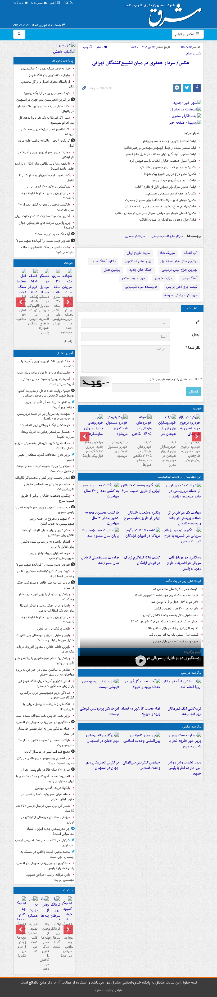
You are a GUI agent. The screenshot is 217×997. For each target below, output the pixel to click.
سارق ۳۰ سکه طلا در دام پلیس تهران (56, 310)
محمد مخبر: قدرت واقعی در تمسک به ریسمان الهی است (47, 854)
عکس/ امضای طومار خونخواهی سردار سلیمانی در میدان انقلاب (156, 213)
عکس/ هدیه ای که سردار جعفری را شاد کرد (168, 167)
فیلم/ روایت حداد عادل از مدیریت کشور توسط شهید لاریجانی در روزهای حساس (46, 393)
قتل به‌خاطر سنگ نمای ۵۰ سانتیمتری (45, 68)
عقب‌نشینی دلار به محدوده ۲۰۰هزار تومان (170, 615)
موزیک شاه (167, 253)
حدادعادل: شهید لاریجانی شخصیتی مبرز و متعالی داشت (44, 446)
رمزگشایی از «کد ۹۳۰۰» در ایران (48, 186)
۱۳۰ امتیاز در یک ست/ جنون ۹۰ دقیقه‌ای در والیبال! (45, 109)
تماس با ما (37, 3)
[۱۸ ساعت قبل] (55, 913)
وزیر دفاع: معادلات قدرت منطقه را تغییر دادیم (46, 457)
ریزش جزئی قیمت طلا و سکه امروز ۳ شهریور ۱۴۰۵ (164, 621)
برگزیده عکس (191, 726)
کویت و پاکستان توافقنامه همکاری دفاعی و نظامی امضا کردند (45, 574)
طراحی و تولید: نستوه (108, 990)
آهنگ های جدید (140, 270)
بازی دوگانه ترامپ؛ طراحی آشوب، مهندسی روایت (50, 877)
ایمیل (196, 334)
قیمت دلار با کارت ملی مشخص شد (175, 588)
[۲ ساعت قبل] (140, 495)
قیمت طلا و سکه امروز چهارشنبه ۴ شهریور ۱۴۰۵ (166, 595)
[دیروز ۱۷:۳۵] (99, 691)
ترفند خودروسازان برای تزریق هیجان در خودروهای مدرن (168, 453)
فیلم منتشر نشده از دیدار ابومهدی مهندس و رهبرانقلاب (160, 147)
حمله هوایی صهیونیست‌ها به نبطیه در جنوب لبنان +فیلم (47, 797)
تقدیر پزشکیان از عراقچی (53, 628)
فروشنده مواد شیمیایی (141, 287)
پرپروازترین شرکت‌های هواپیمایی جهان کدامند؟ (46, 225)
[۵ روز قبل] (141, 431)
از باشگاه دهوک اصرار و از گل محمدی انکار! (47, 84)
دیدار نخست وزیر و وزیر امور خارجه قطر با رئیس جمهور (184, 768)
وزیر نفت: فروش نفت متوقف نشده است (43, 715)
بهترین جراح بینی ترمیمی (179, 270)
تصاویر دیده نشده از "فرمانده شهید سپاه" (43, 240)
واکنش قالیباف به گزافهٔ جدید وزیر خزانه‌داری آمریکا (49, 405)
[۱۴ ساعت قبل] (21, 287)
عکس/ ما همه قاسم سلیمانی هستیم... (171, 193)
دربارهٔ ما (19, 3)
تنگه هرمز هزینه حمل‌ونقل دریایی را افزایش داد (48, 707)
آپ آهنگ (190, 253)
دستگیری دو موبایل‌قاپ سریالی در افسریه (167, 658)
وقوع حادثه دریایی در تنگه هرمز (49, 75)
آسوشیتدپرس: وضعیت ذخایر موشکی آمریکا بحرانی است (47, 382)
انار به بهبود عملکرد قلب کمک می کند (32, 937)
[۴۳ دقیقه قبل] (181, 495)
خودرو (197, 408)
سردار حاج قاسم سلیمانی (167, 236)
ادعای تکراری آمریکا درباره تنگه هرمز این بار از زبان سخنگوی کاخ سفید (46, 684)
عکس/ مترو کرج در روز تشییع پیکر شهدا (170, 173)
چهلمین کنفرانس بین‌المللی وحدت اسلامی (141, 765)
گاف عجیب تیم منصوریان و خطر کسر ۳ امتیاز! (46, 178)
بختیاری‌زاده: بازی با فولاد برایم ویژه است (43, 372)
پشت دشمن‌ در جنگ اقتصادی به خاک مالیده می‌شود (47, 250)
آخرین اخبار (65, 353)
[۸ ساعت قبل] (140, 540)
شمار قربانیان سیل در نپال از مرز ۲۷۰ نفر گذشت (45, 808)
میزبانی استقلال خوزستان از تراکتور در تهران (47, 820)
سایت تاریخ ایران (138, 253)
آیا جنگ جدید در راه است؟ (52, 234)
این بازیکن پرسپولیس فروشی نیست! (99, 711)
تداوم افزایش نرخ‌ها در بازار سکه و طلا (173, 628)
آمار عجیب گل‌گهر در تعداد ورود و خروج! (140, 711)
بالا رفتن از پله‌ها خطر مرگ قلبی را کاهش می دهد (44, 946)
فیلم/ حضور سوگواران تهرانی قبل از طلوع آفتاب (166, 186)
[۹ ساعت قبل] (99, 745)
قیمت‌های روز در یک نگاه (183, 581)
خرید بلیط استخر (133, 278)
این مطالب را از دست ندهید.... (179, 476)
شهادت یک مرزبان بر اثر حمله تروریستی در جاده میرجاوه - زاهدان (184, 518)
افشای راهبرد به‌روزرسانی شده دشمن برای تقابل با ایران (47, 544)
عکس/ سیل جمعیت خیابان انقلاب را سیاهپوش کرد (163, 160)
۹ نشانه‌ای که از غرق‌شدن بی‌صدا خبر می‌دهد (47, 132)
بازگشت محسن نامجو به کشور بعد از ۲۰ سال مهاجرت (102, 518)
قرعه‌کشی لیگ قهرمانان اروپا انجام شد (184, 711)
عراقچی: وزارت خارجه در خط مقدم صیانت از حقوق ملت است (45, 469)
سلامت (68, 890)
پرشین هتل (112, 270)
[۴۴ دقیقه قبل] (181, 691)
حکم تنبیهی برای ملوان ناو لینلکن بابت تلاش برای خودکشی (47, 533)
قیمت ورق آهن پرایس (181, 287)
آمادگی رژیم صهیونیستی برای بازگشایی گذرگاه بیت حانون (47, 695)
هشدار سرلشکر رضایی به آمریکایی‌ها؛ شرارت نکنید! (47, 434)
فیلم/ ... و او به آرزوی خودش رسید (174, 180)
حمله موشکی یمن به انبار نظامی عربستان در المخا (45, 731)
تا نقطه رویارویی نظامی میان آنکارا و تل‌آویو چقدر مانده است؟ (44, 166)
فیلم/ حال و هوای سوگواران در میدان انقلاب (168, 219)
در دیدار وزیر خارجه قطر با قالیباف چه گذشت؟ (47, 196)
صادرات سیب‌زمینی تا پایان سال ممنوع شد (100, 560)
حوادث (68, 263)
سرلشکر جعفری (135, 236)
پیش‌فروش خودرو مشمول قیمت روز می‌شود (118, 449)
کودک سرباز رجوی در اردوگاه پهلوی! (47, 93)
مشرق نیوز (164, 13)
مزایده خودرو (163, 278)
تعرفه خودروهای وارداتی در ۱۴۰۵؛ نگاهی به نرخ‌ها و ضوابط (142, 453)
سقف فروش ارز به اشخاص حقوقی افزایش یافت (49, 487)
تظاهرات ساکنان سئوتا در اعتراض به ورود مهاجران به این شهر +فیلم (45, 672)
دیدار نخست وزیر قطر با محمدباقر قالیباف (42, 477)
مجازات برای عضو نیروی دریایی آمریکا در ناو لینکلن (46, 155)
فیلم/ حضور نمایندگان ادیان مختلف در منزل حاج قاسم (161, 154)
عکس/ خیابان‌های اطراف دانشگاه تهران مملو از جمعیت (161, 200)
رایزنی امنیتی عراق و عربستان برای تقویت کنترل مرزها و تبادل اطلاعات (45, 638)
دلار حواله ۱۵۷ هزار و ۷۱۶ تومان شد (174, 601)
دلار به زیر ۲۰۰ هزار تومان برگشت (176, 608)
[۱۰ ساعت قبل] (140, 691)
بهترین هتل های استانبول (178, 261)
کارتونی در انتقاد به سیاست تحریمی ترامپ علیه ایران (44, 843)
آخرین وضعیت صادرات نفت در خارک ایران (42, 216)
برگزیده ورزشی (191, 672)
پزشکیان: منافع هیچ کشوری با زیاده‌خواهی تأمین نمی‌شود (44, 661)
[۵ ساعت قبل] (99, 495)
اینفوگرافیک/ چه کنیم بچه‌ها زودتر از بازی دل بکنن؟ (21, 939)
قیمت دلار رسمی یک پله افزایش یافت (173, 634)
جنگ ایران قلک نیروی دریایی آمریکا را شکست (47, 364)
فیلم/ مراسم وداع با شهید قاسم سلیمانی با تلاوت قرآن (161, 206)
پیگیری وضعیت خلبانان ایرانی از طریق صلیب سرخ (142, 515)
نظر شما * (193, 348)
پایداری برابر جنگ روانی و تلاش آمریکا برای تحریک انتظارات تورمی (47, 608)
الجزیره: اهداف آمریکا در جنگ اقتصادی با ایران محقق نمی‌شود (45, 779)
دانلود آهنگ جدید (103, 261)
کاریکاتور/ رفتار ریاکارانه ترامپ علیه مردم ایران (46, 143)
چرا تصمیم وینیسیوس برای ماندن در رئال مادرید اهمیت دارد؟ (45, 761)
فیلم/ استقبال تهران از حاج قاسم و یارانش (169, 141)
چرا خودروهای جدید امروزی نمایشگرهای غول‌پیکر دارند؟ (93, 449)
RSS (66, 3)
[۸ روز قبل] (116, 426)
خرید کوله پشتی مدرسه (180, 295)
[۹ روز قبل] (92, 431)
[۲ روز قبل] (189, 428)
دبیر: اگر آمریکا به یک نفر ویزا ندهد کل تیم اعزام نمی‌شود (46, 120)
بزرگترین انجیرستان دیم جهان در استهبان (102, 765)
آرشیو (53, 3)
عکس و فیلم (185, 34)
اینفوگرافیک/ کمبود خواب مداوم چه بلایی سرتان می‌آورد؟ (67, 939)
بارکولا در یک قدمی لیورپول (52, 787)
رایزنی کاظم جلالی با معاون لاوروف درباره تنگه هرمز (45, 649)
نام (198, 321)
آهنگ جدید (189, 278)
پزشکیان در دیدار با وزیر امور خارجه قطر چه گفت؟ (46, 597)
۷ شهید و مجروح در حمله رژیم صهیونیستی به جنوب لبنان (52, 521)
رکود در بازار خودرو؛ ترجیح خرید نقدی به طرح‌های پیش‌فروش (190, 451)
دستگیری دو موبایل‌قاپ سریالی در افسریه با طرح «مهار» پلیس (184, 563)
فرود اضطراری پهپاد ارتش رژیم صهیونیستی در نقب (52, 556)
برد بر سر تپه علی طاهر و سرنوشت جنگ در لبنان (45, 585)
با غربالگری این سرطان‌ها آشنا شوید (55, 935)
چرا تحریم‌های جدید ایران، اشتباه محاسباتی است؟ (50, 831)
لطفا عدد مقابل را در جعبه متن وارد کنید (175, 379)
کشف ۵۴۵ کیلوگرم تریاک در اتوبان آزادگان (142, 560)
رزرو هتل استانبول (138, 261)
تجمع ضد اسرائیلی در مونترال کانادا (46, 751)
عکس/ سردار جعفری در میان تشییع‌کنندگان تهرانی (140, 63)
